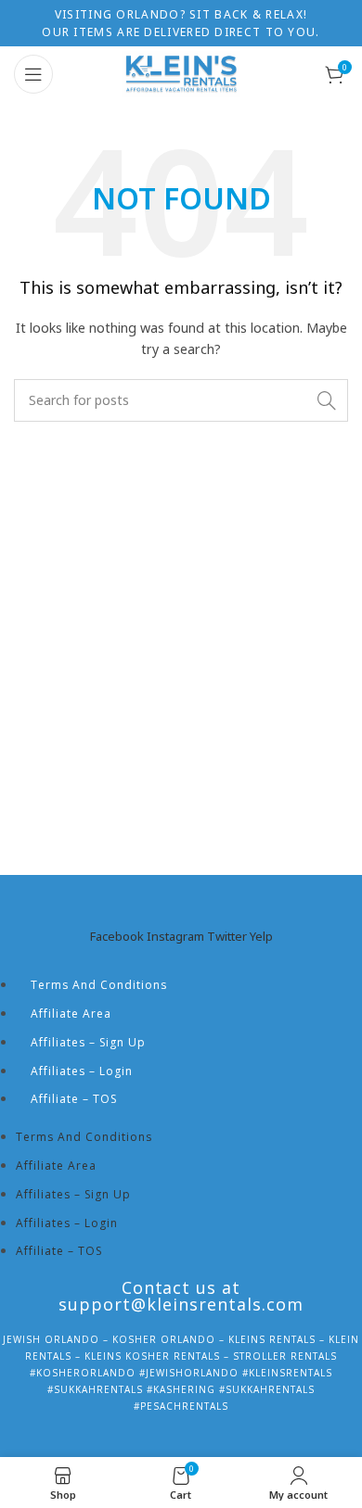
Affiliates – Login (82, 1071)
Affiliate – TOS (74, 1099)
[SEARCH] (326, 400)
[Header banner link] (181, 23)
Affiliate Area (71, 1013)
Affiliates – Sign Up (88, 1042)
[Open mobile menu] (33, 74)
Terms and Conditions (99, 985)
